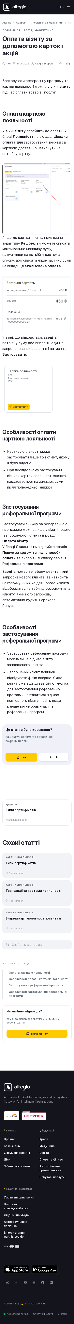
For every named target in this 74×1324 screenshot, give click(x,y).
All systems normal (18, 1313)
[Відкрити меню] (68, 7)
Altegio (6, 22)
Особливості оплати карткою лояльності (38, 979)
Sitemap (62, 1313)
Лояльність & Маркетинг (47, 22)
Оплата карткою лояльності (29, 972)
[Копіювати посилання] (60, 63)
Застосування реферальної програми (36, 985)
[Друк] (68, 63)
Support (21, 22)
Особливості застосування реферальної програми (38, 993)
